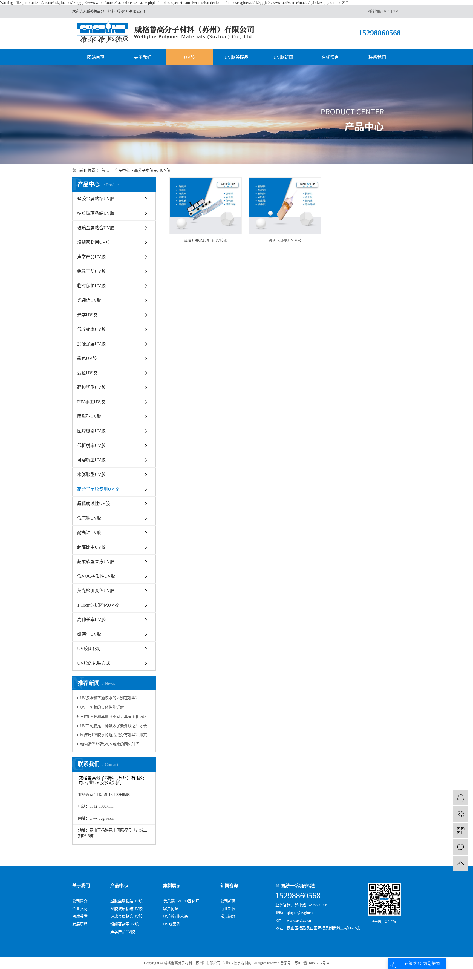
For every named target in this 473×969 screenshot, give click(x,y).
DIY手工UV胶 (91, 402)
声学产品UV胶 (91, 256)
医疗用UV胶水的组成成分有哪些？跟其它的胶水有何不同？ (116, 735)
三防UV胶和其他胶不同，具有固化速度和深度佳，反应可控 (116, 717)
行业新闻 (228, 909)
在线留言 (330, 57)
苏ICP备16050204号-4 (312, 963)
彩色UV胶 (87, 358)
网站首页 (96, 57)
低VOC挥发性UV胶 (96, 576)
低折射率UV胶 (91, 445)
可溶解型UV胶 (91, 460)
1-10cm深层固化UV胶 (98, 605)
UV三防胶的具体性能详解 (102, 707)
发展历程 (80, 924)
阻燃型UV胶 (89, 416)
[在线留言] (460, 847)
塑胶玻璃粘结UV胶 (95, 213)
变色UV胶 (87, 373)
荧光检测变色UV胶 (95, 590)
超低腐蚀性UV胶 (93, 503)
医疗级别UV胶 (91, 431)
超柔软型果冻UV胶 (95, 561)
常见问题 (228, 916)
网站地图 (374, 11)
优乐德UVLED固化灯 (181, 901)
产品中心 (122, 170)
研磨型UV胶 (89, 634)
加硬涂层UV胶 (91, 344)
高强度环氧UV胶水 (285, 241)
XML (397, 11)
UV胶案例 (171, 924)
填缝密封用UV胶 (93, 242)
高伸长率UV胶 (91, 619)
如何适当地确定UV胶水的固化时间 (109, 744)
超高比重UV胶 (91, 547)
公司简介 (80, 901)
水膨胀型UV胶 (91, 474)
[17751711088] (460, 814)
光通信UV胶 (89, 300)
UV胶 (189, 57)
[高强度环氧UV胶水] (285, 205)
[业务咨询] (460, 797)
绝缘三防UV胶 (91, 271)
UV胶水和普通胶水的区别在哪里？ (109, 698)
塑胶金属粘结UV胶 (95, 198)
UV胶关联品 (236, 57)
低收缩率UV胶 (91, 329)
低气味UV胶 (89, 518)
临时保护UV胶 (91, 285)
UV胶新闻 (283, 57)
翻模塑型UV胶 (91, 387)
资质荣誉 (80, 916)
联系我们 (377, 57)
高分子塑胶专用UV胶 (152, 170)
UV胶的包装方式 (93, 663)
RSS (387, 11)
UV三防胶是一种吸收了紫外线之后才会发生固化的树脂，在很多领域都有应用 (116, 726)
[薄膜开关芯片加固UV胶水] (205, 205)
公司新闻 (228, 901)
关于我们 (142, 57)
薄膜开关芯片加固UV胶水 (205, 241)
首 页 (105, 170)
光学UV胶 (87, 315)
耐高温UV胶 (89, 532)
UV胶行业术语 (175, 916)
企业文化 (80, 909)
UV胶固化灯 (89, 648)
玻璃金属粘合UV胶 (95, 227)
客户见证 (170, 909)
